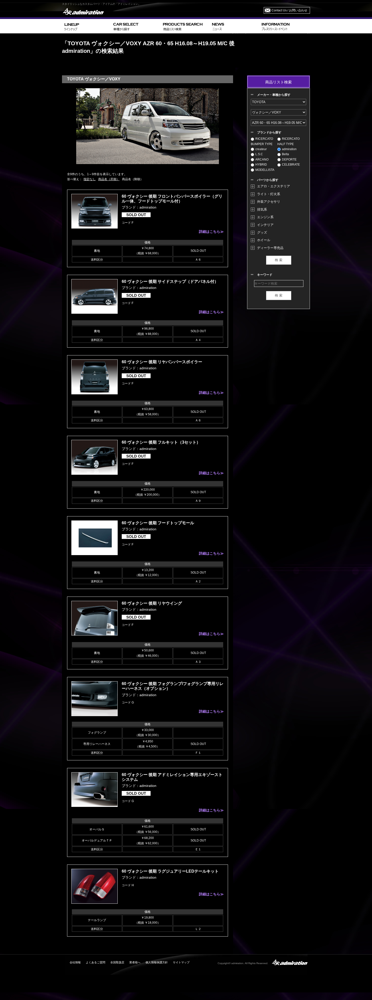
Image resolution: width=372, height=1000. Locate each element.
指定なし (90, 179)
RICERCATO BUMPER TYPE (262, 141)
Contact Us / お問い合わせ (289, 10)
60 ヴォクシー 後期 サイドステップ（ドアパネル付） (170, 281)
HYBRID (261, 164)
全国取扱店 (117, 962)
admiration (289, 149)
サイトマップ (181, 962)
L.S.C (259, 154)
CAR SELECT (136, 26)
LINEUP (86, 26)
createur (261, 149)
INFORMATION (284, 26)
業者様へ (134, 962)
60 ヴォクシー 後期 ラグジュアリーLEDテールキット (170, 871)
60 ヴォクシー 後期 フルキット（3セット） (161, 442)
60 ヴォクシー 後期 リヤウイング (152, 603)
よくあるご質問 (95, 962)
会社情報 (75, 962)
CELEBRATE (291, 164)
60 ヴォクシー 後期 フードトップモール (158, 523)
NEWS (234, 26)
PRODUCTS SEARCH (185, 26)
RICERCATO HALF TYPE (288, 141)
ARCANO (261, 159)
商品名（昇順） (108, 179)
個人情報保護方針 (157, 962)
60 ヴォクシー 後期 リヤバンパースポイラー (162, 362)
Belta (285, 154)
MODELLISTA (264, 170)
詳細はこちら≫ (211, 232)
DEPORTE (289, 159)
